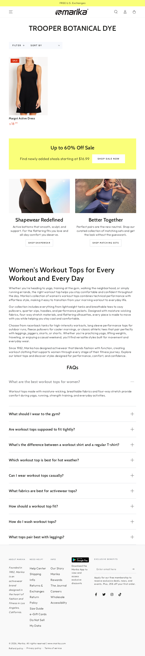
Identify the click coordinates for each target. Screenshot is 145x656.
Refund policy (16, 648)
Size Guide (37, 608)
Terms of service (53, 648)
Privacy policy (34, 648)
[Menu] (10, 12)
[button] (115, 12)
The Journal (59, 585)
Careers (56, 591)
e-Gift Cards (38, 614)
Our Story (57, 568)
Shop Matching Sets (105, 243)
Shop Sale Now (109, 158)
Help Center (38, 568)
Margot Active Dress (22, 118)
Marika (21, 643)
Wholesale (58, 597)
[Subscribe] (134, 569)
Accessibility (59, 602)
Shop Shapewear (39, 243)
